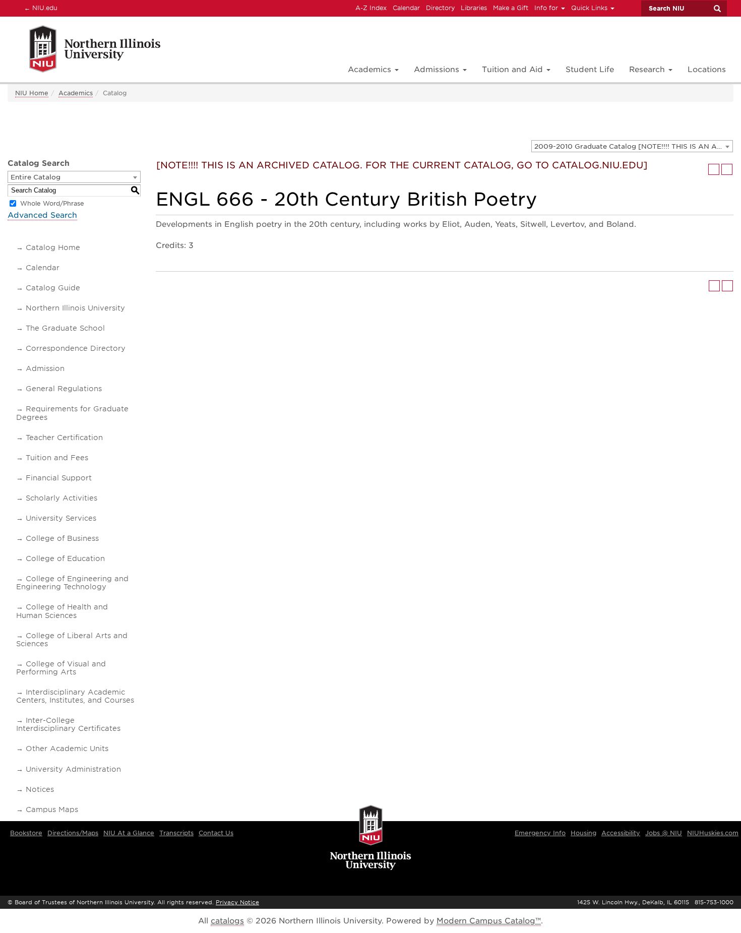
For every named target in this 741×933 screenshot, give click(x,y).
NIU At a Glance (128, 833)
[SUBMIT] (717, 8)
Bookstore (26, 833)
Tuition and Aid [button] (513, 69)
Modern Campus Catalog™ (489, 920)
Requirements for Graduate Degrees (72, 413)
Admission (45, 368)
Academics (75, 93)
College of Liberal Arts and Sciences (72, 640)
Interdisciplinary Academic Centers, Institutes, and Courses (75, 696)
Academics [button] (371, 69)
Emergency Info (540, 833)
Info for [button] (547, 8)
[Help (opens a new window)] (726, 169)
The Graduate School (65, 328)
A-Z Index (371, 8)
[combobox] (632, 146)
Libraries (474, 8)
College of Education (65, 558)
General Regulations (64, 389)
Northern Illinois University (75, 308)
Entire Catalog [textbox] (35, 177)
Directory (440, 8)
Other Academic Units (67, 748)
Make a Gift (510, 8)
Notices (40, 789)
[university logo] (370, 838)
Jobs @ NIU (663, 833)
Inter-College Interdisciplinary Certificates (68, 724)
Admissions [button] (438, 69)
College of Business (62, 538)
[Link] (84, 50)
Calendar (406, 8)
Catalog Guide (53, 288)
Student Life (590, 69)
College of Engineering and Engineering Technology (72, 583)
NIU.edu (39, 8)
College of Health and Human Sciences (62, 611)
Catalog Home (53, 247)
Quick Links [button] (590, 8)
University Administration (73, 769)
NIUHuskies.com (712, 833)
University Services (61, 518)
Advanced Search (42, 215)
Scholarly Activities (61, 498)
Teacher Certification (64, 437)
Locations (707, 69)
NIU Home (31, 93)
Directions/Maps (72, 833)
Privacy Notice (237, 902)
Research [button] (648, 69)
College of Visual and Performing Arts (61, 668)
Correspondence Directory (76, 348)
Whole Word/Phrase (52, 203)
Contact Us (216, 833)
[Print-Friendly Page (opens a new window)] (713, 169)
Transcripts (176, 833)
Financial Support (59, 478)
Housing (583, 833)
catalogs (227, 920)
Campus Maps (52, 809)
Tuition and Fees (57, 458)
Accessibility (620, 833)
